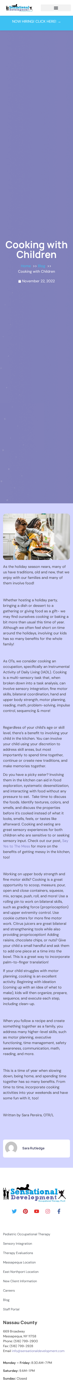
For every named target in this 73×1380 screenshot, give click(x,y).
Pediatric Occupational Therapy (26, 1234)
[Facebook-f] (59, 1211)
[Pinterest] (25, 1211)
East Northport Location (21, 1272)
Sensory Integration (17, 1243)
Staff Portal (11, 1309)
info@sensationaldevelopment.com (38, 1351)
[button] (56, 7)
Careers (9, 1290)
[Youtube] (36, 1211)
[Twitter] (14, 1211)
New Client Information (20, 1281)
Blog (6, 1300)
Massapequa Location (19, 1262)
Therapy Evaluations (18, 1253)
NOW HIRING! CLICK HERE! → (36, 21)
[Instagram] (48, 1211)
